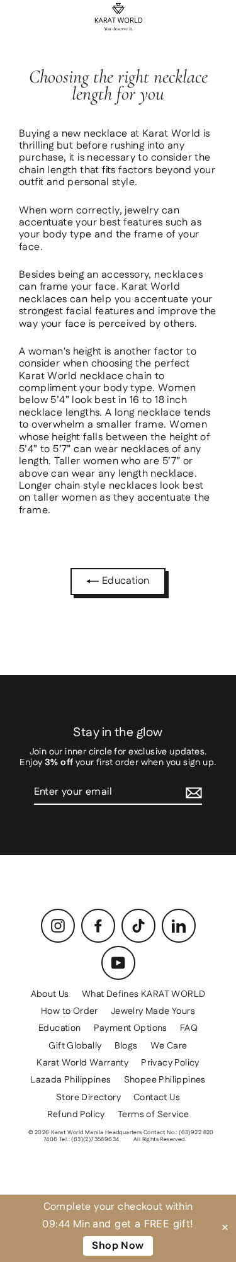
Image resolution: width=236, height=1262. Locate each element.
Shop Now (117, 1246)
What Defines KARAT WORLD (144, 994)
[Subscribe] (194, 792)
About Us (50, 994)
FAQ (189, 1028)
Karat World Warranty (82, 1063)
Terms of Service (153, 1114)
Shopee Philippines (165, 1080)
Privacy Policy (170, 1063)
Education (124, 581)
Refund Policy (76, 1114)
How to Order (69, 1011)
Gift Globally (74, 1046)
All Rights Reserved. (159, 1139)
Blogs (126, 1046)
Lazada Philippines (70, 1080)
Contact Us (156, 1097)
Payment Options (130, 1028)
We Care (169, 1046)
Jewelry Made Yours (153, 1011)
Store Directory (88, 1097)
